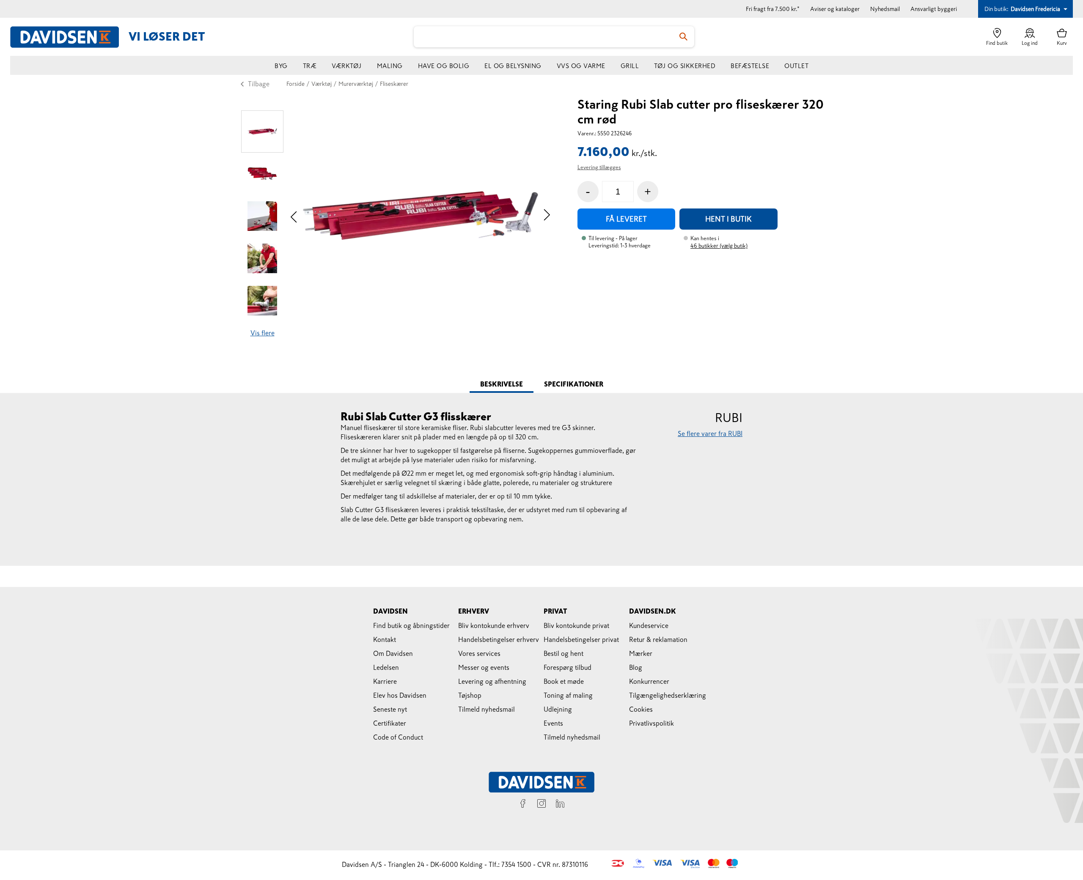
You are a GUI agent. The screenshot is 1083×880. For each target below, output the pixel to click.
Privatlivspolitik (651, 723)
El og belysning (513, 66)
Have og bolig (444, 66)
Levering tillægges (599, 167)
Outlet (796, 66)
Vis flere (262, 332)
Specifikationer (573, 384)
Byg (281, 66)
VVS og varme (581, 66)
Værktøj (347, 66)
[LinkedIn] (560, 804)
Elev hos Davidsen (399, 695)
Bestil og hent (563, 653)
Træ (310, 66)
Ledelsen (386, 667)
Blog (635, 667)
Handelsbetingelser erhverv (498, 639)
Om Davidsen (393, 653)
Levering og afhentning (492, 681)
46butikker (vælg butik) (719, 246)
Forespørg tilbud (567, 667)
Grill (630, 66)
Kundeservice (648, 625)
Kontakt (384, 639)
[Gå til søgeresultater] (683, 36)
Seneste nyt (390, 709)
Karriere (385, 681)
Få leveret (626, 219)
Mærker (640, 653)
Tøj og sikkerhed (684, 66)
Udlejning (558, 709)
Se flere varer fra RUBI (710, 433)
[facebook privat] (523, 804)
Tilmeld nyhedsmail (486, 709)
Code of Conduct (398, 737)
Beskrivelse (501, 384)
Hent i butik (728, 219)
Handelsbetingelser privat (581, 639)
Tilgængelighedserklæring (667, 695)
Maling (390, 66)
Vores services (479, 653)
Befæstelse (750, 66)
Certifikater (389, 723)
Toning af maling (568, 695)
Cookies (641, 709)
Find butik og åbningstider (411, 625)
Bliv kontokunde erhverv (493, 625)
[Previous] (293, 216)
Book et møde (564, 681)
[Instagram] (541, 804)
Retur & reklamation (658, 639)
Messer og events (483, 667)
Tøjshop (469, 695)
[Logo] (69, 37)
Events (553, 723)
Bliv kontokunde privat (576, 625)
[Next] (546, 216)
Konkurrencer (649, 681)
